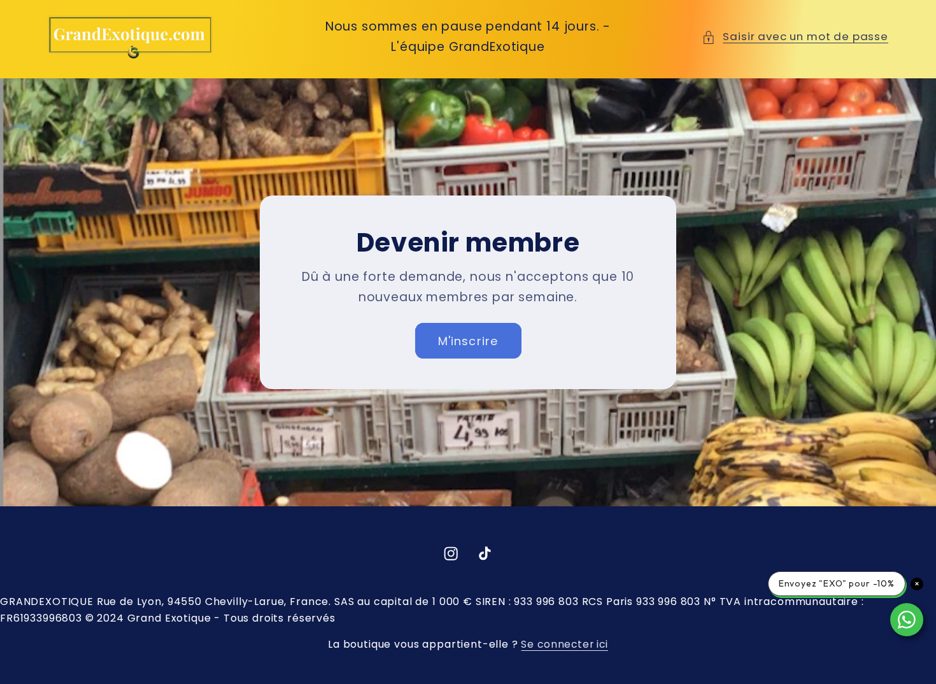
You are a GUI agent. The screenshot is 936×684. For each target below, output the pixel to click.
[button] (795, 37)
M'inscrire (468, 340)
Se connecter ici (564, 644)
